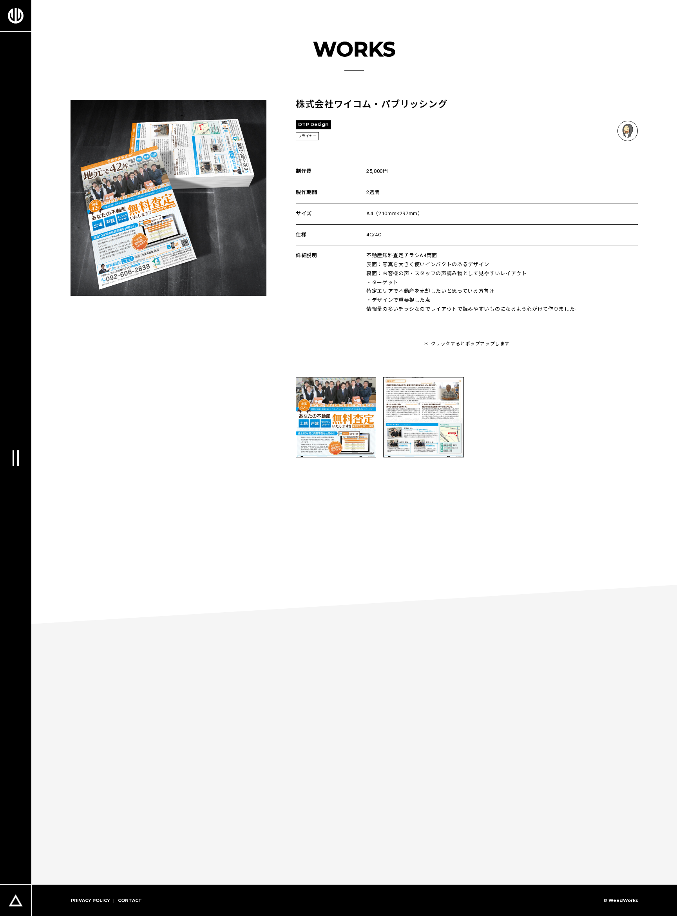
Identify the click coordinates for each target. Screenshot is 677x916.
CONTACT (130, 900)
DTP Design (313, 124)
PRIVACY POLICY (90, 900)
